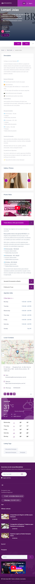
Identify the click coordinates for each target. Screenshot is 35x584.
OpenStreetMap (23, 363)
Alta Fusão (9, 50)
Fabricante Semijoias (10, 452)
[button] (29, 180)
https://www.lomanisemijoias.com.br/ (12, 20)
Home (2, 50)
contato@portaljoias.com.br (16, 496)
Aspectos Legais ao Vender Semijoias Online (20, 534)
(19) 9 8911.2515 (15, 500)
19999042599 (16, 388)
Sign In (30, 3)
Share (26, 43)
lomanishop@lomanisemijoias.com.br (12, 18)
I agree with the (10, 478)
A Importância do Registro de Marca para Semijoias (21, 515)
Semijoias (22, 452)
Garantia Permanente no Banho (12, 281)
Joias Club (8, 581)
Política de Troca (8, 287)
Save (18, 43)
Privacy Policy (14, 478)
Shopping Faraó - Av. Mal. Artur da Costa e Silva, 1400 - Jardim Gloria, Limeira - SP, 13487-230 (15, 15)
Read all (3, 544)
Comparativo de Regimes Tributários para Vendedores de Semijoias (21, 525)
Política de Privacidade (26, 581)
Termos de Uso (15, 581)
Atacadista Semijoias (10, 449)
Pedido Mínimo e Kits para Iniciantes (14, 222)
